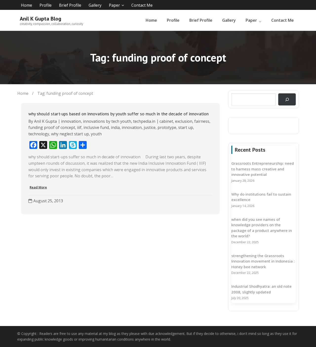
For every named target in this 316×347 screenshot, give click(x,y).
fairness (201, 121)
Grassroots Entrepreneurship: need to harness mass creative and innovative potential (262, 169)
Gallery (95, 5)
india (115, 127)
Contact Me (142, 5)
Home (26, 5)
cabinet (166, 121)
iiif (79, 127)
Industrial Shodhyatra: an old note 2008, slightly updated (261, 289)
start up (185, 127)
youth (96, 134)
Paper (114, 5)
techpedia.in (144, 121)
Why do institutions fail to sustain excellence (261, 197)
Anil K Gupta (45, 121)
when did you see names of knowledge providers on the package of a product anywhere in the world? (261, 228)
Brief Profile (70, 5)
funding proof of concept (51, 127)
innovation (71, 121)
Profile (46, 5)
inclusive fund (96, 127)
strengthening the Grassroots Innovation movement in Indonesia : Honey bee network (263, 261)
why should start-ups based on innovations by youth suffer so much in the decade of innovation (118, 114)
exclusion (183, 121)
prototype (167, 127)
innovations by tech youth (107, 121)
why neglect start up (70, 134)
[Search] (287, 99)
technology (38, 134)
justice (150, 127)
